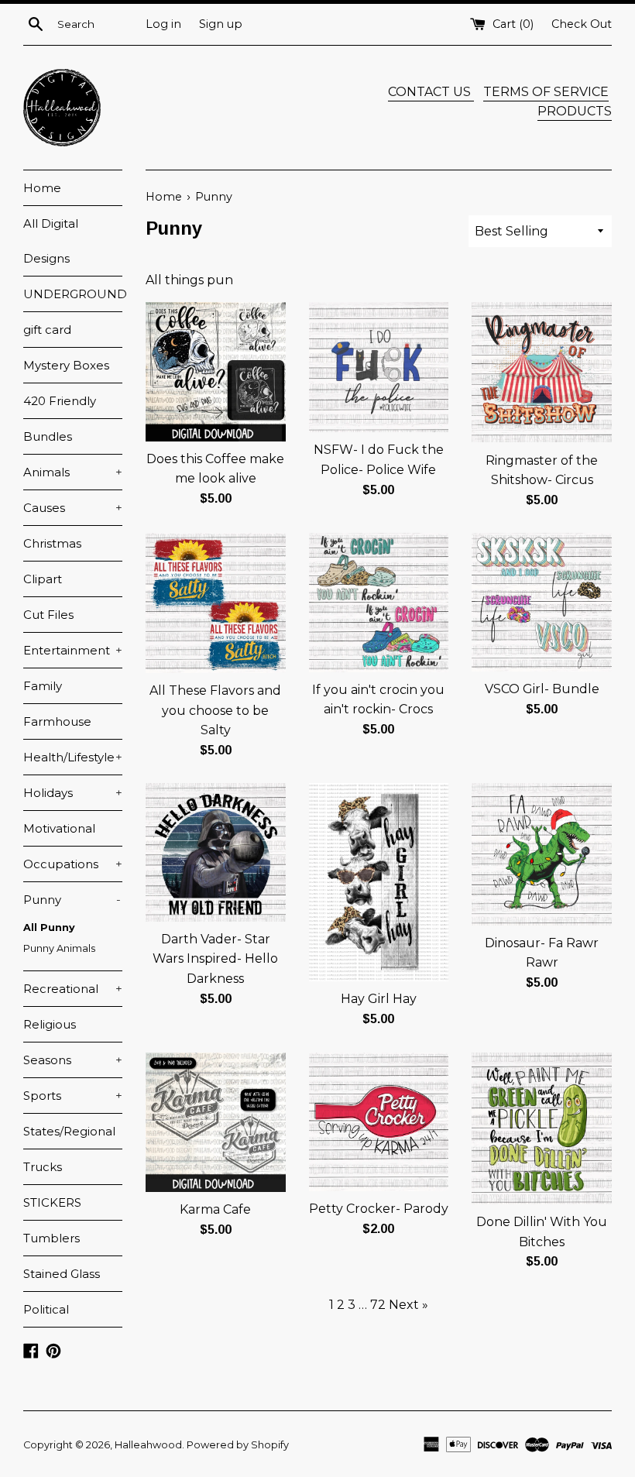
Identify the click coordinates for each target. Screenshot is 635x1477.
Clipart (42, 579)
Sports (72, 1095)
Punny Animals (59, 948)
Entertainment (72, 650)
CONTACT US (431, 91)
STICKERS (52, 1202)
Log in (163, 24)
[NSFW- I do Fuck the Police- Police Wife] (379, 367)
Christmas (52, 543)
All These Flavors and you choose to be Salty (215, 710)
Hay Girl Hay (379, 998)
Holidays (72, 792)
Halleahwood (148, 1445)
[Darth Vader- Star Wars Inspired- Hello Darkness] (216, 852)
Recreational (72, 988)
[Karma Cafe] (216, 1122)
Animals (72, 472)
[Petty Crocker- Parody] (379, 1122)
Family (42, 685)
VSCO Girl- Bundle (542, 689)
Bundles (47, 436)
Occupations (72, 864)
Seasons (72, 1060)
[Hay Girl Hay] (379, 882)
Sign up (220, 24)
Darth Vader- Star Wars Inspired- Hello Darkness (215, 959)
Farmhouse (57, 721)
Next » (408, 1304)
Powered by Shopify (238, 1445)
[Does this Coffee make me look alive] (216, 371)
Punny (72, 899)
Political (46, 1309)
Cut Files (48, 614)
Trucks (42, 1166)
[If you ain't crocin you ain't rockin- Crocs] (379, 602)
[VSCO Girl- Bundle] (542, 602)
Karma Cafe (215, 1209)
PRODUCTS (574, 111)
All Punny (49, 927)
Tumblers (51, 1238)
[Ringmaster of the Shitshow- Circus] (542, 372)
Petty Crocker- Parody (378, 1208)
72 (378, 1304)
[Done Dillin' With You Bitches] (542, 1129)
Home (42, 187)
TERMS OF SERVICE (546, 91)
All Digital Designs (50, 241)
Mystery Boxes (66, 365)
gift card (47, 329)
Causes (72, 507)
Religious (49, 1024)
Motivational (59, 828)
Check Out (581, 24)
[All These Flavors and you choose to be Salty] (216, 603)
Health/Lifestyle (72, 757)
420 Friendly (59, 400)
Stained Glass (61, 1273)
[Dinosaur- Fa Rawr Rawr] (542, 854)
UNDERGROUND (72, 294)
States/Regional (69, 1131)
